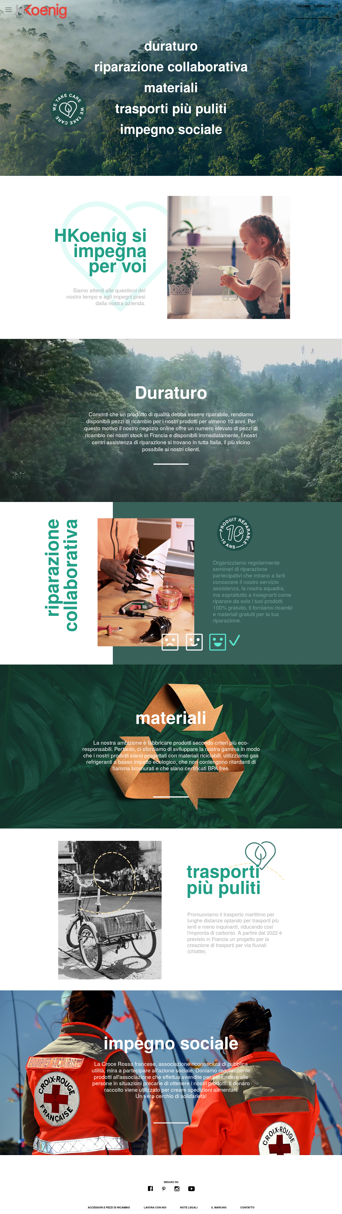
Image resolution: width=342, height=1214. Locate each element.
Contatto (247, 1207)
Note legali (189, 1207)
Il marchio (219, 1207)
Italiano (304, 6)
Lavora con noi (155, 1207)
